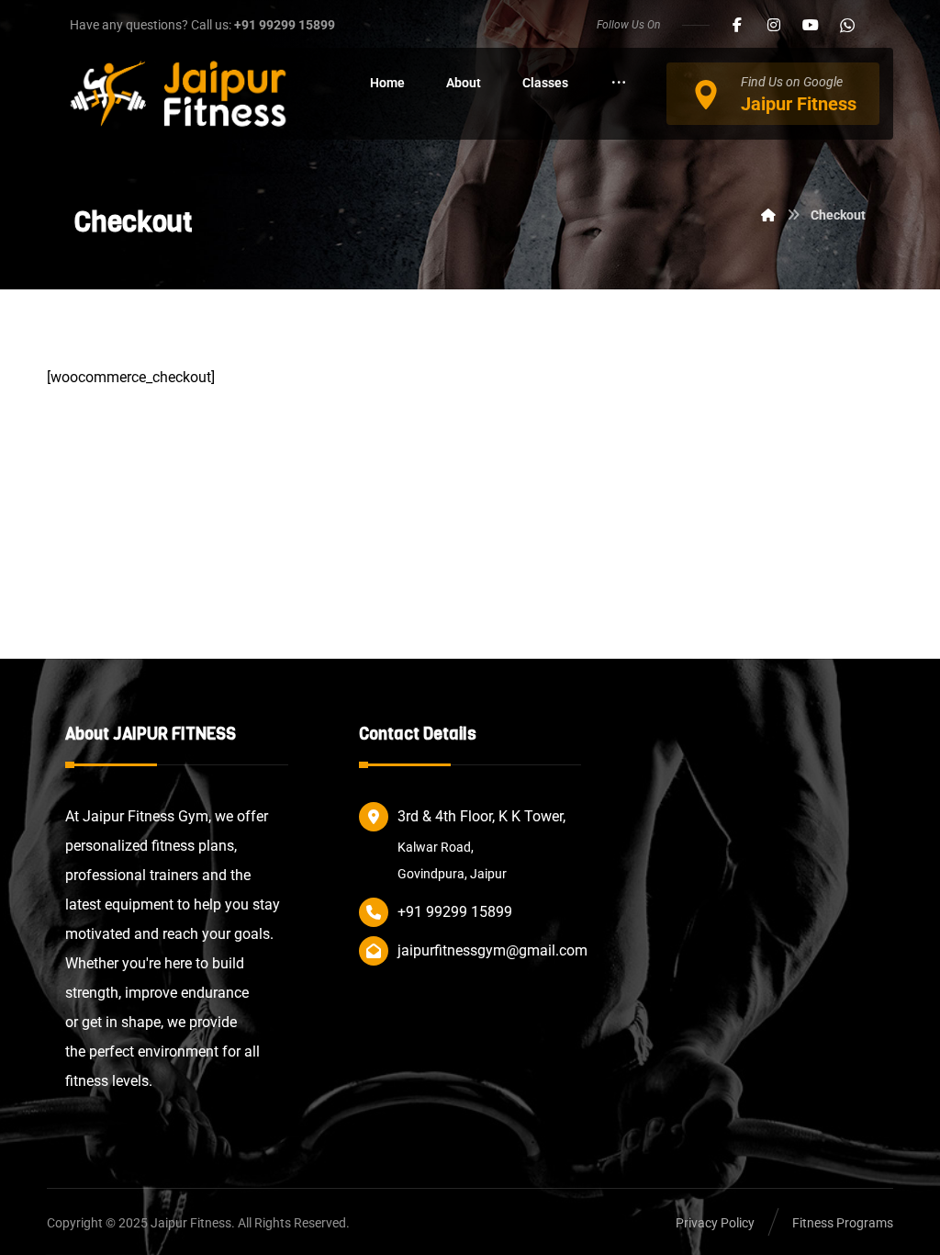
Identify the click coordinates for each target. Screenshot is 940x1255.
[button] (737, 24)
